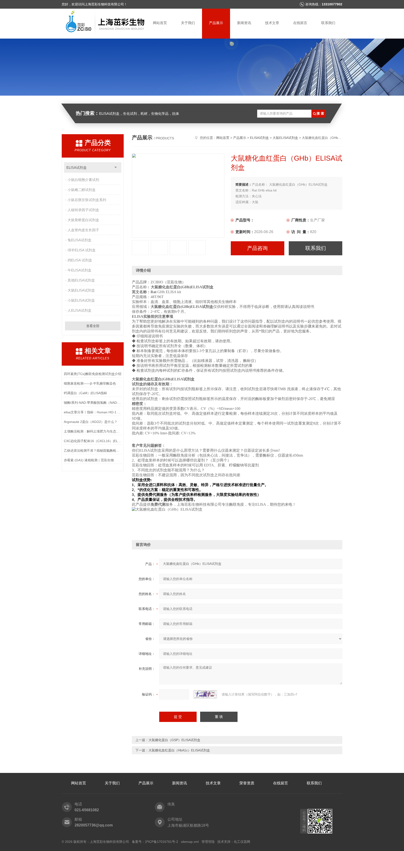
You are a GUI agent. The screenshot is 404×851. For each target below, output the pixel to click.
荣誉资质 (246, 783)
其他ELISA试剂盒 (81, 280)
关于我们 (188, 23)
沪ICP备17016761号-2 (161, 842)
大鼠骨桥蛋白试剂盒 (83, 220)
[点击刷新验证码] (205, 694)
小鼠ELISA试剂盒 (81, 300)
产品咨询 (257, 248)
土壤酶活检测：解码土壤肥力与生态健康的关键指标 (93, 431)
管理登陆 (208, 842)
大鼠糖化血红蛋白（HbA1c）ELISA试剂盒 (179, 750)
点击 (115, 167)
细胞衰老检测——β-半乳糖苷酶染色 (90, 383)
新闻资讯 (244, 23)
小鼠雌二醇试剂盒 (82, 190)
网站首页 (160, 23)
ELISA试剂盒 (76, 167)
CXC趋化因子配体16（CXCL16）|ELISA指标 (93, 441)
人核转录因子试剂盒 (83, 210)
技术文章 (272, 23)
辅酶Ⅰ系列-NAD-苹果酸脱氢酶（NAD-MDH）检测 (93, 402)
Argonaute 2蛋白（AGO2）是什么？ (90, 422)
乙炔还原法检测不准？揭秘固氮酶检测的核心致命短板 (93, 450)
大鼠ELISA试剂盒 (81, 290)
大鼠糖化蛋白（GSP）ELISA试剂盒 (174, 740)
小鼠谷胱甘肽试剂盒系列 (87, 200)
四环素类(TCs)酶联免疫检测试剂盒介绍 (92, 374)
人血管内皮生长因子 (83, 230)
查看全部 (92, 326)
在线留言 (300, 23)
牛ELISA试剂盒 (79, 270)
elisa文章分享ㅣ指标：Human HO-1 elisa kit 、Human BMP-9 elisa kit (93, 412)
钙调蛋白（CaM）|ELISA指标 (85, 393)
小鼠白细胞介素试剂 (83, 180)
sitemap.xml (190, 842)
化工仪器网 (242, 842)
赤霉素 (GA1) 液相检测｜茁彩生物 (89, 460)
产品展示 (216, 23)
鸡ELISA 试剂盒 (80, 260)
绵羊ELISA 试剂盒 (82, 250)
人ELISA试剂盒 (79, 310)
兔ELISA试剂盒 (79, 240)
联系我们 (328, 23)
